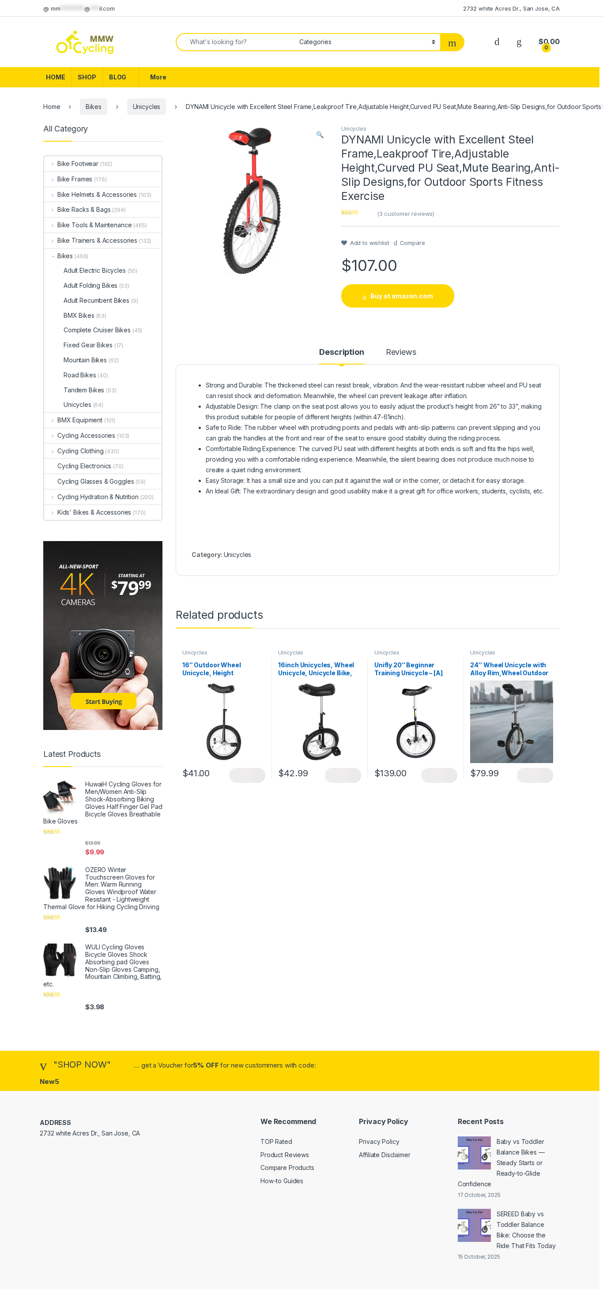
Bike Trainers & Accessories (97, 240)
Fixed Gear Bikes (88, 345)
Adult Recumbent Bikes (96, 300)
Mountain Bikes (85, 360)
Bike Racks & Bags (83, 209)
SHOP (87, 77)
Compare (412, 242)
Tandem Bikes (84, 390)
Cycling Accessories (86, 435)
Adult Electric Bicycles (95, 270)
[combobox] (235, 42)
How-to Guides (281, 1181)
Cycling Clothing (80, 451)
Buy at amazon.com (401, 296)
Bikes (93, 106)
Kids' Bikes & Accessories (94, 512)
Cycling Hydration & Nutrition (98, 496)
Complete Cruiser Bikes (97, 330)
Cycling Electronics (84, 466)
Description (341, 352)
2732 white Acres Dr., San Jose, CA (511, 8)
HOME (55, 77)
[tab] (341, 356)
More (158, 77)
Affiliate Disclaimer (384, 1154)
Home (51, 106)
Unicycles (147, 106)
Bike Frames (74, 179)
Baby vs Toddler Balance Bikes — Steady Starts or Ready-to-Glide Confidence (501, 1163)
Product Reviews (284, 1154)
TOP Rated (276, 1141)
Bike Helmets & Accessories (97, 194)
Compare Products (287, 1167)
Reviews (401, 352)
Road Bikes (80, 375)
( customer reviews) (405, 213)
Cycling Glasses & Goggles (95, 481)
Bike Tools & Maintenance (94, 225)
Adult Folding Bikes (90, 285)
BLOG (117, 77)
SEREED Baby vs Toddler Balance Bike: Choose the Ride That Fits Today (526, 1229)
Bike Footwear (77, 163)
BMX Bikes (79, 315)
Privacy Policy (379, 1141)
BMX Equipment (79, 420)
